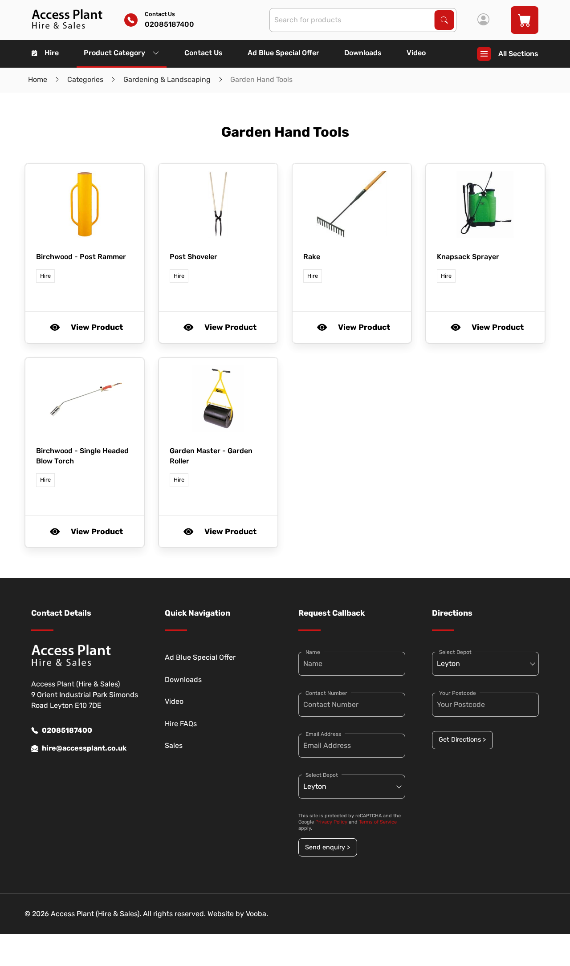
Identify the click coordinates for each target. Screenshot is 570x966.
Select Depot (321, 775)
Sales (174, 745)
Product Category (114, 53)
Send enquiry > (327, 847)
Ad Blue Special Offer (283, 53)
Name (312, 652)
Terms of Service (378, 822)
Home (37, 79)
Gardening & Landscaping (167, 79)
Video (416, 53)
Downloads (363, 53)
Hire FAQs (181, 723)
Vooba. (257, 913)
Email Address (323, 734)
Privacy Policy (331, 822)
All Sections (518, 53)
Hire (52, 53)
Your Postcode (457, 693)
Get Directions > (462, 739)
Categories (85, 79)
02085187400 (67, 730)
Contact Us (203, 53)
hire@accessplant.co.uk (84, 748)
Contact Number (326, 693)
